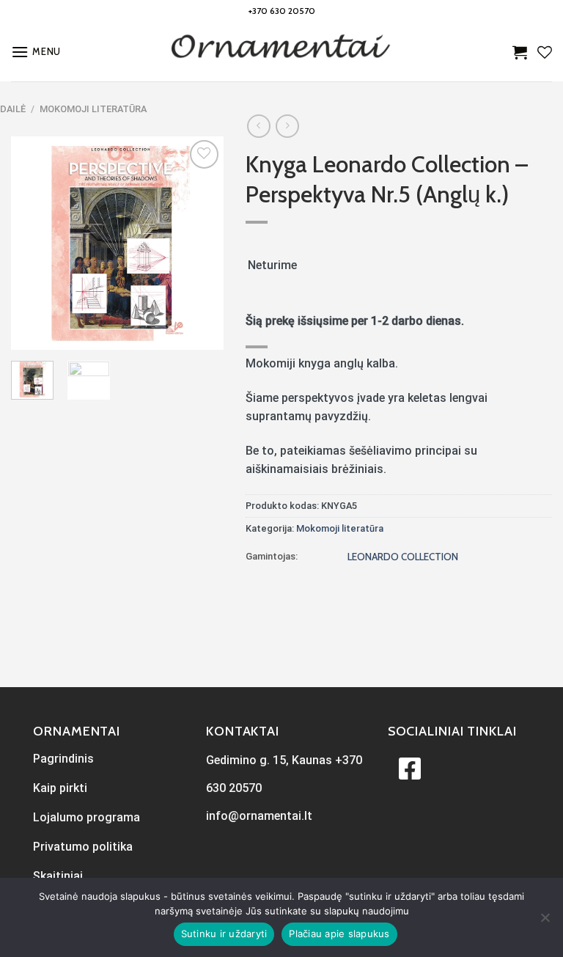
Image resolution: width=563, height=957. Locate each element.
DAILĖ (13, 108)
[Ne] (544, 922)
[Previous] (34, 242)
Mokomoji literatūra (93, 108)
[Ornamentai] (281, 52)
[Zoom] (30, 332)
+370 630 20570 (282, 10)
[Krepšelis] (519, 52)
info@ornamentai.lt (259, 816)
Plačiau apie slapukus (339, 933)
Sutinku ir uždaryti (224, 933)
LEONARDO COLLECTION (402, 556)
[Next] (201, 242)
